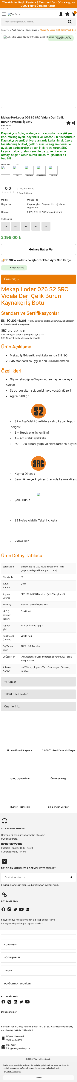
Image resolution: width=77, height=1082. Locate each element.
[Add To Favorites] (68, 123)
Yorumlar (10, 682)
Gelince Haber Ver (41, 249)
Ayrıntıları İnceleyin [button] (12, 1071)
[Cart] (73, 14)
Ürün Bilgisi (11, 279)
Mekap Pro (32, 199)
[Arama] (70, 22)
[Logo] (14, 14)
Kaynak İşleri (34, 204)
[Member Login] (61, 14)
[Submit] (71, 877)
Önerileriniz (12, 706)
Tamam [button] (38, 1078)
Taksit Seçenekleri (16, 694)
